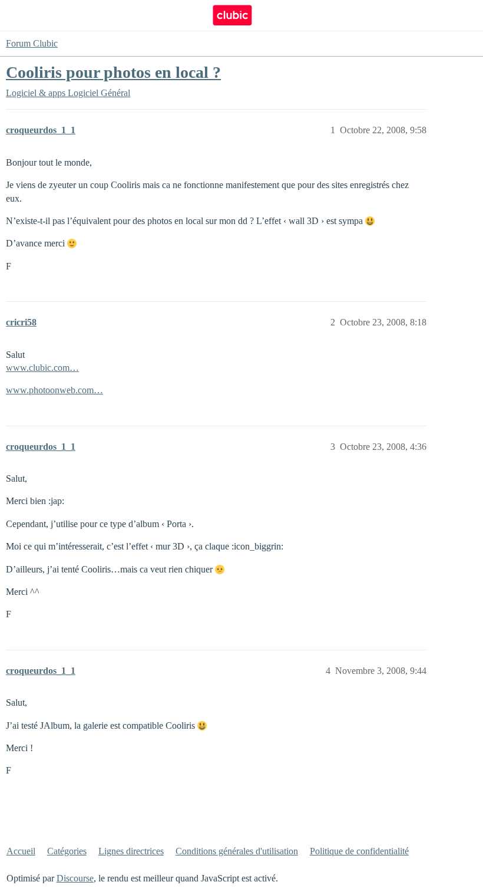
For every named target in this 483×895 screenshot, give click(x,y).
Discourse (75, 878)
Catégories (67, 851)
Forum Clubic (32, 43)
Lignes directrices (131, 851)
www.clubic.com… (42, 368)
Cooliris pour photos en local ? (113, 72)
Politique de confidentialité (359, 851)
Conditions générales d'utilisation (237, 851)
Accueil (20, 851)
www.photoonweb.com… (54, 390)
